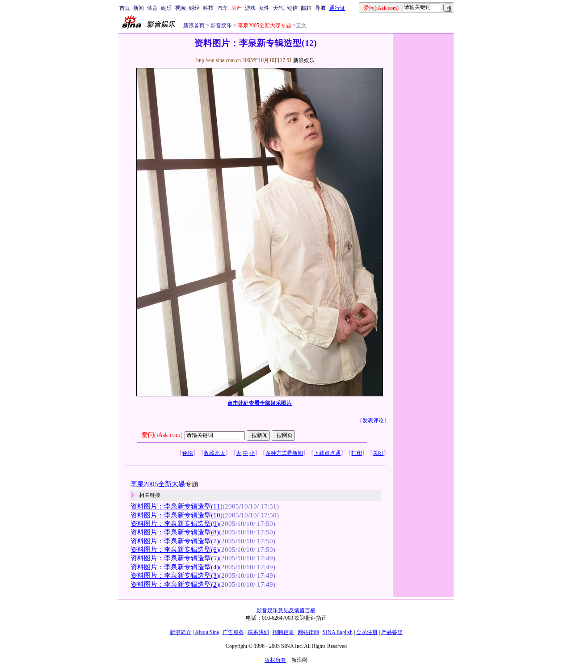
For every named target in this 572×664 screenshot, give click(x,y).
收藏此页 (214, 453)
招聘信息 (283, 632)
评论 (187, 453)
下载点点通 (327, 453)
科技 (208, 8)
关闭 (378, 453)
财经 (194, 8)
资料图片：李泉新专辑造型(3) (174, 575)
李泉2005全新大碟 (157, 483)
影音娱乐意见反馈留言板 (286, 610)
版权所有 (275, 660)
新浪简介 (180, 632)
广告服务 (233, 632)
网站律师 (308, 632)
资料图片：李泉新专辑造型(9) (174, 523)
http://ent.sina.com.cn (219, 60)
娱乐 (166, 8)
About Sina (207, 632)
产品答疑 (392, 632)
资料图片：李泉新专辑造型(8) (174, 532)
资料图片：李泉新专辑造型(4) (174, 567)
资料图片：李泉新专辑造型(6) (174, 549)
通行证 (337, 8)
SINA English (338, 632)
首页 (124, 8)
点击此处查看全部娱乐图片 (259, 403)
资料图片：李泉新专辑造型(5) (174, 558)
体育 (152, 8)
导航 (320, 8)
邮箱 (306, 8)
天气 (278, 8)
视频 (180, 8)
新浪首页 (194, 25)
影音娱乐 (221, 25)
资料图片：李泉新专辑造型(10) (176, 515)
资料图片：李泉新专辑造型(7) (174, 541)
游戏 (250, 8)
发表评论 (373, 420)
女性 (264, 8)
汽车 (222, 8)
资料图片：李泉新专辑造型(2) (174, 584)
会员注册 (367, 632)
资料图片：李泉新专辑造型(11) (176, 506)
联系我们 (258, 632)
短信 (292, 8)
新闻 (138, 8)
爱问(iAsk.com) (162, 435)
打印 (356, 453)
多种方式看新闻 (284, 453)
